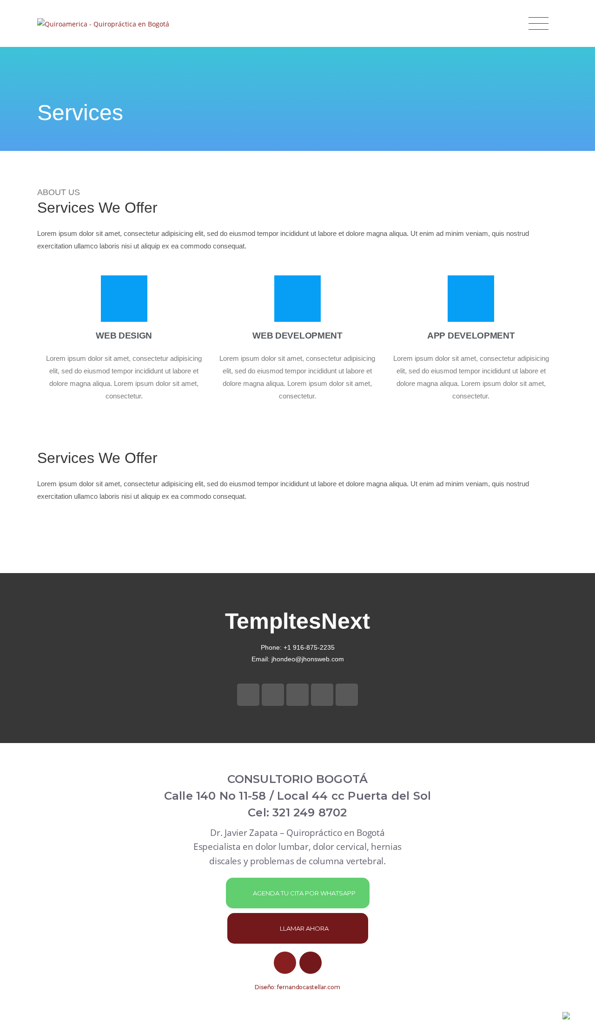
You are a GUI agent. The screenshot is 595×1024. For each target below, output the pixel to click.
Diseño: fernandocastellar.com (297, 987)
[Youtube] (285, 963)
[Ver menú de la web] (539, 23)
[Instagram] (310, 963)
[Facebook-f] (248, 695)
